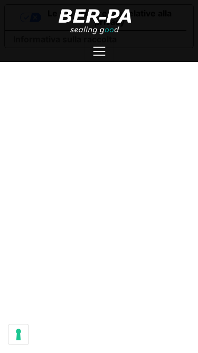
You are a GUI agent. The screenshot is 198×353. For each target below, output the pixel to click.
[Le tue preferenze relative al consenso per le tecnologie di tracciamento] (18, 334)
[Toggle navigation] (99, 51)
